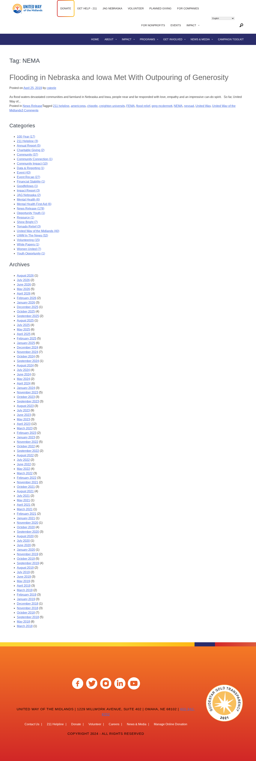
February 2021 (26, 513)
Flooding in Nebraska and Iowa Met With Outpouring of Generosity (118, 77)
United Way (203, 105)
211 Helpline (55, 724)
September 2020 (28, 531)
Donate (76, 724)
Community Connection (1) (34, 159)
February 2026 (26, 298)
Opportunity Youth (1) (31, 213)
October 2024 (26, 356)
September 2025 (28, 316)
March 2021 (25, 509)
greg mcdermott (162, 105)
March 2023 (25, 428)
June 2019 (24, 576)
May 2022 (23, 468)
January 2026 (26, 302)
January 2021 (26, 518)
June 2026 (24, 284)
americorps (78, 105)
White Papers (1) (28, 244)
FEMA (130, 105)
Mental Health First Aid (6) (34, 204)
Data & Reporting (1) (30, 168)
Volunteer (94, 724)
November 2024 (27, 352)
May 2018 (23, 621)
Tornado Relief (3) (29, 226)
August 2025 (25, 320)
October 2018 (26, 612)
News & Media (136, 724)
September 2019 (28, 563)
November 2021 (27, 482)
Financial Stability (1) (31, 181)
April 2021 (24, 504)
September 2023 (28, 401)
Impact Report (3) (28, 190)
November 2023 (27, 392)
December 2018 (27, 603)
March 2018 (25, 626)
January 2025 (26, 343)
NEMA (178, 105)
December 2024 (27, 347)
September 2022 (28, 450)
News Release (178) (30, 208)
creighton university (112, 105)
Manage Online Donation (170, 724)
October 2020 (26, 527)
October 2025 (26, 311)
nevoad (189, 105)
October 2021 (26, 486)
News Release (32, 105)
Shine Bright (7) (27, 222)
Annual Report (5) (28, 145)
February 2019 (26, 594)
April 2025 (24, 334)
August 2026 (25, 275)
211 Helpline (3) (27, 141)
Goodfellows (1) (27, 186)
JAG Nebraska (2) (29, 195)
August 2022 (25, 455)
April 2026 (24, 293)
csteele (51, 88)
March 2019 (25, 590)
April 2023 (24, 423)
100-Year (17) (26, 136)
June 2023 (24, 414)
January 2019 (26, 599)
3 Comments (30, 110)
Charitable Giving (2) (30, 150)
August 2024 (25, 365)
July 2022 (23, 459)
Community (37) (27, 154)
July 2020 (23, 540)
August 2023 (25, 405)
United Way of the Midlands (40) (38, 231)
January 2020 (26, 549)
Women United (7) (29, 249)
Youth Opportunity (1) (31, 253)
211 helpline (61, 105)
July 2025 (23, 325)
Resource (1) (25, 217)
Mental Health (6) (28, 199)
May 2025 (23, 329)
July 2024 (23, 370)
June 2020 (24, 545)
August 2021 (25, 491)
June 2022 (24, 464)
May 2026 (23, 289)
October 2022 (26, 446)
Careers (114, 724)
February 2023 (26, 432)
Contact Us (32, 724)
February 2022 (26, 477)
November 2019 (27, 554)
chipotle (92, 105)
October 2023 (26, 396)
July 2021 (23, 495)
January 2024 (26, 387)
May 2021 (23, 500)
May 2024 (23, 378)
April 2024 (24, 383)
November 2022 (27, 441)
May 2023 (23, 419)
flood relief (143, 105)
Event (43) (24, 172)
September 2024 (28, 361)
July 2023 (23, 410)
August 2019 (25, 567)
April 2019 (24, 585)
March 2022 (25, 473)
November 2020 (27, 522)
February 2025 (26, 338)
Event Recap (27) (28, 177)
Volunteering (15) (28, 240)
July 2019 (23, 572)
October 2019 (26, 558)
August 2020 (25, 536)
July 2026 (23, 280)
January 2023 (26, 437)
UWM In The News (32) (32, 235)
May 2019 (23, 581)
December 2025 (27, 307)
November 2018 (27, 608)
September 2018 (28, 617)
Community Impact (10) (32, 163)
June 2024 (24, 374)
